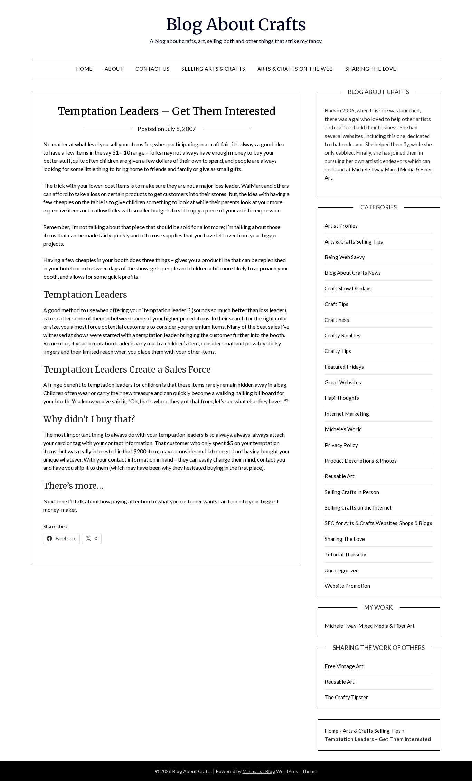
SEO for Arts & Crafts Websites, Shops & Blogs (378, 523)
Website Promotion (347, 586)
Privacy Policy (341, 445)
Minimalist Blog (259, 771)
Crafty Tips (338, 351)
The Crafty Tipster (346, 697)
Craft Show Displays (348, 288)
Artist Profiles (341, 226)
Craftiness (337, 320)
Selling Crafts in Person (352, 492)
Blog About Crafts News (353, 272)
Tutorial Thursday (345, 554)
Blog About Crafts (236, 24)
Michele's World (343, 429)
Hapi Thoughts (342, 398)
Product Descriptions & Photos (361, 460)
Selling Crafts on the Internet (358, 507)
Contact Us (152, 69)
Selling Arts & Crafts (213, 69)
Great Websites (343, 382)
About (114, 69)
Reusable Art (340, 476)
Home (84, 69)
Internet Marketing (347, 414)
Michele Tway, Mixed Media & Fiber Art (370, 626)
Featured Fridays (344, 367)
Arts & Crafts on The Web (295, 69)
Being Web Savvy (345, 257)
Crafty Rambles (342, 335)
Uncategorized (342, 570)
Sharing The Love (370, 69)
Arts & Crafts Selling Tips (354, 241)
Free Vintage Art (344, 666)
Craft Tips (336, 304)
